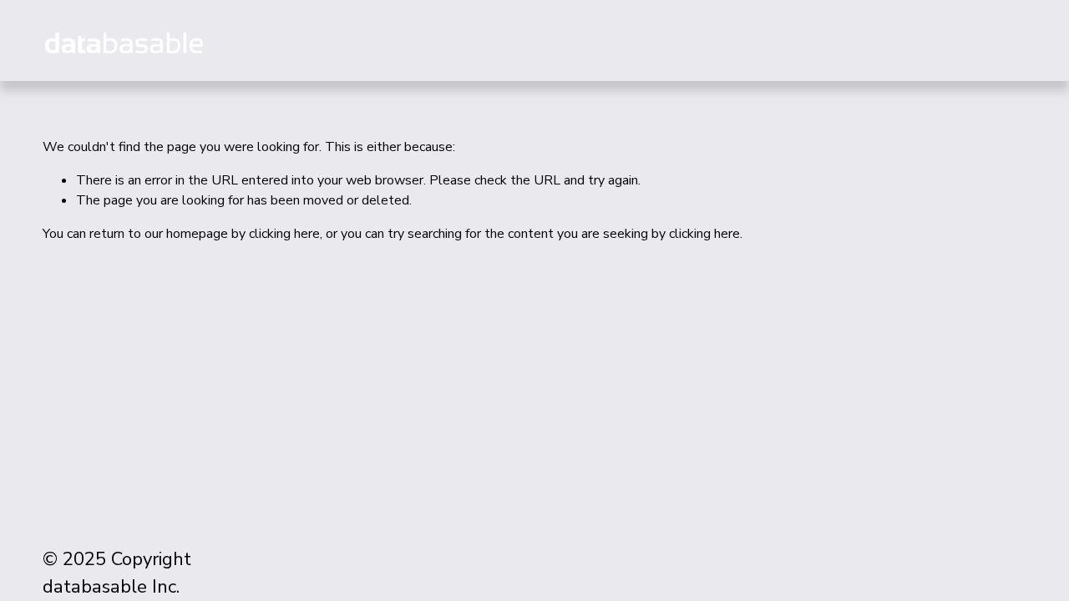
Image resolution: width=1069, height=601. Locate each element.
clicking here (284, 234)
